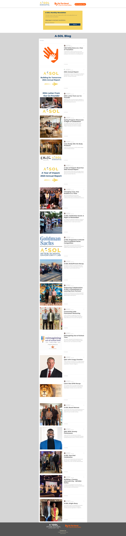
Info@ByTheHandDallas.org (63, 532)
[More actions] (84, 45)
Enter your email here (49, 22)
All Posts (42, 40)
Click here (48, 20)
